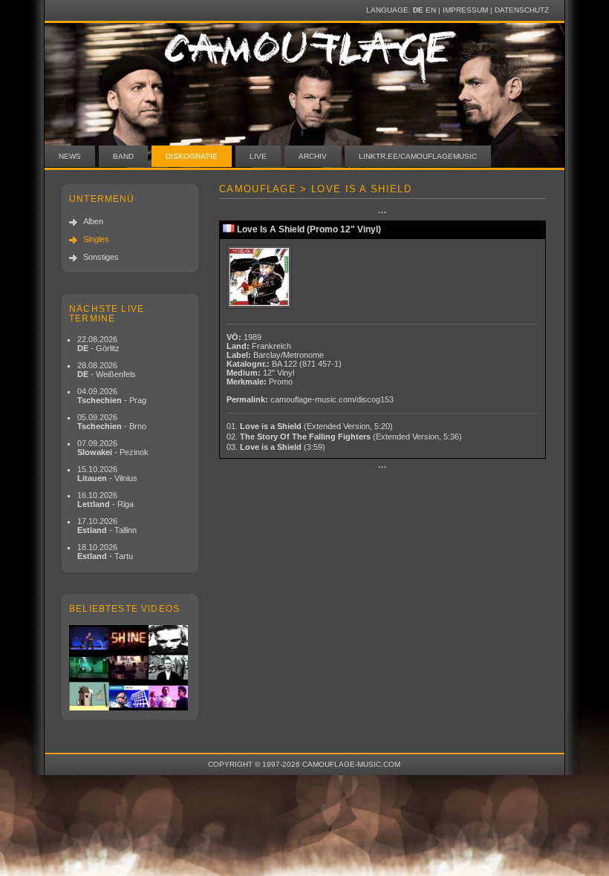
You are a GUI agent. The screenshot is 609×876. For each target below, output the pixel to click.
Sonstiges (101, 256)
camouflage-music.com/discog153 (332, 399)
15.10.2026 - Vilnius (107, 474)
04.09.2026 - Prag (111, 396)
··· (382, 212)
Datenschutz (522, 10)
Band (123, 156)
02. (344, 436)
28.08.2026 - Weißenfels (106, 370)
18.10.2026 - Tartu (105, 551)
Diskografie (192, 156)
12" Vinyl (278, 372)
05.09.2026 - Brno (111, 422)
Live (258, 156)
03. (276, 446)
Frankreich (271, 345)
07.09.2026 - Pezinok (113, 448)
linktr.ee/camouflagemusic (418, 156)
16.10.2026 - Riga (105, 500)
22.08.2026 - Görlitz (98, 344)
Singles (96, 239)
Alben (93, 221)
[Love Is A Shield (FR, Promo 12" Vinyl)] (261, 277)
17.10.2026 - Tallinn (107, 526)
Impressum (465, 10)
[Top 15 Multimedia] (130, 667)
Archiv (313, 156)
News (70, 156)
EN (431, 10)
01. (310, 426)
